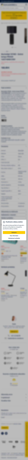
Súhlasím (14, 232)
